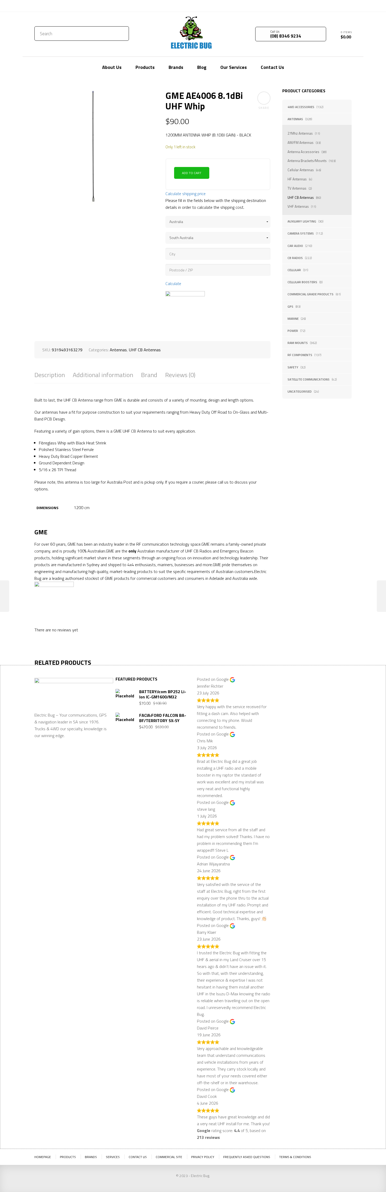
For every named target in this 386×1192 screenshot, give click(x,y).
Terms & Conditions (295, 1156)
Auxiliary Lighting (302, 221)
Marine (293, 318)
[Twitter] (332, 5)
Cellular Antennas (301, 170)
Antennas (295, 118)
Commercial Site (169, 1156)
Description (49, 375)
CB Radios (295, 257)
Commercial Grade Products (310, 294)
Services (113, 1156)
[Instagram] (348, 5)
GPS (290, 306)
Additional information (103, 375)
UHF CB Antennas (301, 197)
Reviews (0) (180, 375)
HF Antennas (297, 179)
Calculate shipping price (185, 193)
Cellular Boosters (302, 282)
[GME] (185, 311)
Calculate (173, 283)
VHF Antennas (298, 206)
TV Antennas (297, 188)
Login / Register (305, 6)
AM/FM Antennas (301, 142)
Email (283, 721)
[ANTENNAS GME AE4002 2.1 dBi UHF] (4, 596)
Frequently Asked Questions (246, 1156)
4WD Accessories (301, 106)
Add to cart (191, 172)
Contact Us (45, 6)
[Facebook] (340, 5)
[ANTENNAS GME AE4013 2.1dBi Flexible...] (381, 596)
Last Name (324, 696)
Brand (149, 375)
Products (68, 1156)
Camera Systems (301, 233)
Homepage (42, 1156)
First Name (288, 696)
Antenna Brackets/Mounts (307, 160)
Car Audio (295, 245)
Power (293, 330)
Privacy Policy (202, 1156)
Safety (293, 367)
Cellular (294, 269)
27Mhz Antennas (300, 133)
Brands (91, 1156)
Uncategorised (300, 391)
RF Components (300, 354)
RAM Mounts (298, 342)
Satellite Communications (309, 379)
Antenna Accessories (303, 151)
